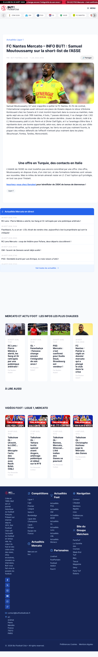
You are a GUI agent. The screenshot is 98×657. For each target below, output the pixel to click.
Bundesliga (32, 515)
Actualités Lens (54, 528)
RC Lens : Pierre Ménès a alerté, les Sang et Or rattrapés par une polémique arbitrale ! (41, 221)
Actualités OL (54, 522)
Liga (29, 503)
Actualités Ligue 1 (15, 39)
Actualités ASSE (54, 516)
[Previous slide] (3, 15)
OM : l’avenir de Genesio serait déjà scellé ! (21, 250)
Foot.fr (53, 569)
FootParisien (55, 560)
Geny (75, 567)
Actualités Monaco (54, 540)
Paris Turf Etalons (77, 572)
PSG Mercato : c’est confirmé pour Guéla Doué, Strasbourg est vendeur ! (59, 356)
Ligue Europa (31, 526)
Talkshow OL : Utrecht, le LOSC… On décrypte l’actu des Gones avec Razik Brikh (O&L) (13, 453)
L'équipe (76, 503)
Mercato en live (32, 553)
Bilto (74, 558)
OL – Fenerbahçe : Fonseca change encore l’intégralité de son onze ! (36, 354)
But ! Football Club (19, 58)
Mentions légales (76, 507)
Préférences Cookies (68, 644)
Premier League (31, 507)
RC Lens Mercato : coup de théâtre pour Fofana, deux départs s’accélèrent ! (36, 241)
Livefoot (53, 556)
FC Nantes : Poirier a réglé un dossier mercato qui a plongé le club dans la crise (80, 358)
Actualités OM (54, 510)
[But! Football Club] (10, 8)
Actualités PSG (54, 504)
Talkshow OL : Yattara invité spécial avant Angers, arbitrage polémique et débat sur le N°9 (36, 450)
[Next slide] (94, 15)
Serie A (31, 512)
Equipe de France (32, 532)
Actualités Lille (54, 534)
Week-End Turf (77, 553)
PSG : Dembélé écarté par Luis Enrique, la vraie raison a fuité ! (30, 259)
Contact (76, 499)
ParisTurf (76, 540)
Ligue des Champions (32, 520)
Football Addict (53, 564)
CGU (75, 512)
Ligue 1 (11, 191)
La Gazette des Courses (77, 546)
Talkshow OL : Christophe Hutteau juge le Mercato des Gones (82, 445)
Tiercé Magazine (77, 562)
